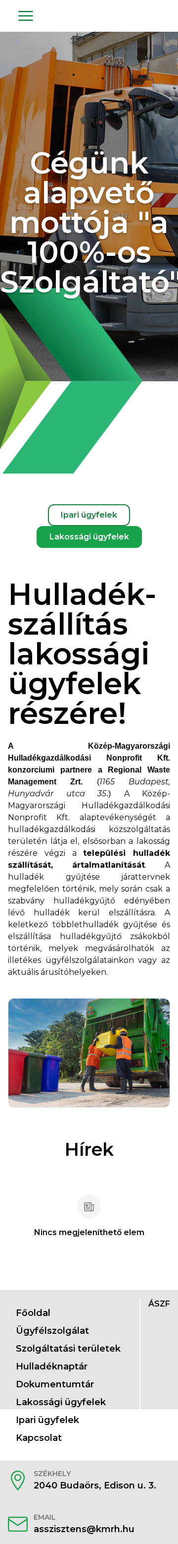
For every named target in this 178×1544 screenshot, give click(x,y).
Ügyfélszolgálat (52, 1330)
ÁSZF (159, 1303)
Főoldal (33, 1312)
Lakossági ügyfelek (61, 1402)
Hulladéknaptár (52, 1366)
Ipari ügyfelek (47, 1420)
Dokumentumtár (55, 1384)
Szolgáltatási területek (68, 1348)
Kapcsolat (39, 1437)
